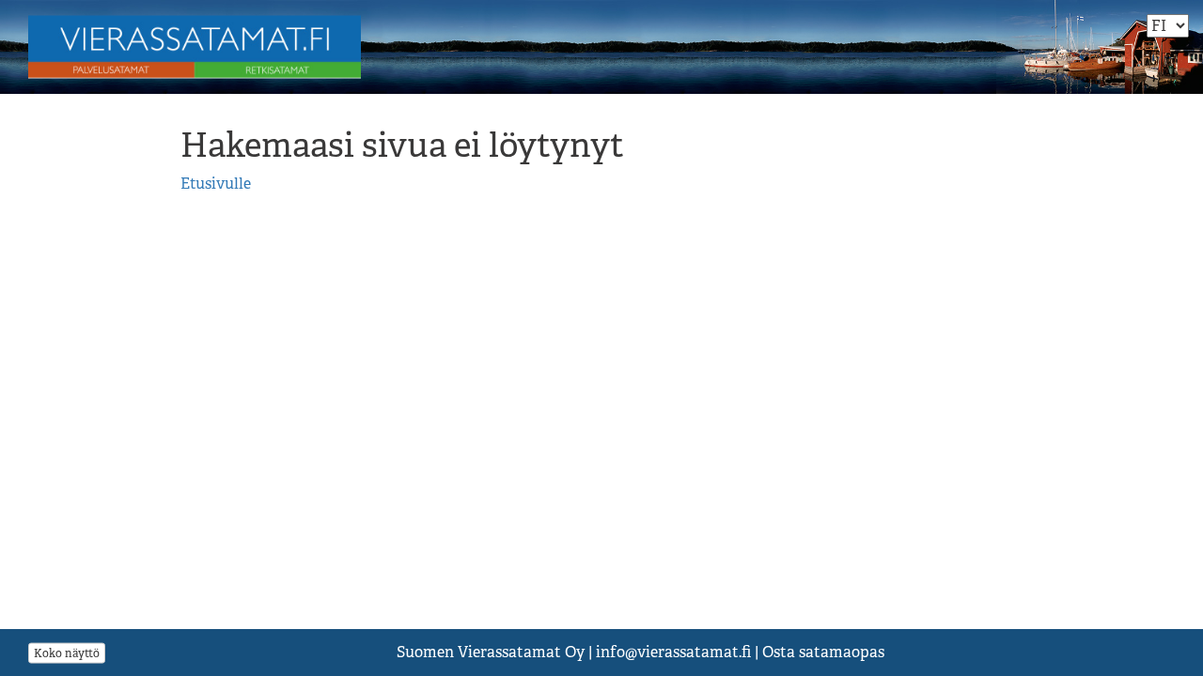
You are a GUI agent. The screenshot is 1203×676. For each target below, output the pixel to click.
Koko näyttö (67, 652)
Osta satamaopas (823, 652)
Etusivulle (215, 183)
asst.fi (673, 652)
